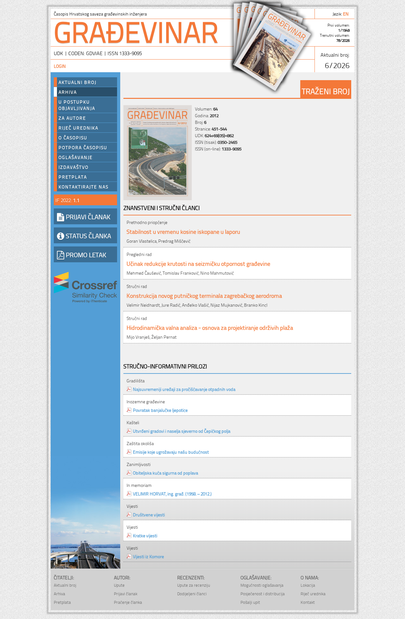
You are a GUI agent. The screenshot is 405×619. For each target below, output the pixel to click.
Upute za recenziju (193, 585)
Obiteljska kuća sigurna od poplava (165, 472)
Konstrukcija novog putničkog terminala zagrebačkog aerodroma (204, 295)
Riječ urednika (78, 127)
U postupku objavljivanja (77, 105)
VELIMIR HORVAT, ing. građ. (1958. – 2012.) (172, 493)
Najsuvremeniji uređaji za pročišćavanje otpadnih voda (184, 389)
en (346, 13)
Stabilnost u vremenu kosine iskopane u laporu (183, 231)
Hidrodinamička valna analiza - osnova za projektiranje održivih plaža (210, 327)
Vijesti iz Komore (148, 556)
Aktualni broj (78, 82)
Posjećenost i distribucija (262, 593)
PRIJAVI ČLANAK (87, 216)
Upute (119, 585)
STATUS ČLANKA (87, 235)
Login (60, 65)
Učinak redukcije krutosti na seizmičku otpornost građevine (198, 263)
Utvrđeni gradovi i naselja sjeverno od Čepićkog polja (181, 430)
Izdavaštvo (74, 167)
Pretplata (73, 177)
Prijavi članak (125, 593)
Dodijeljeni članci (192, 593)
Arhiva (68, 92)
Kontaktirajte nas (84, 186)
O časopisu (73, 137)
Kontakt (308, 602)
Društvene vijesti (149, 514)
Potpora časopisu (83, 147)
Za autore (72, 118)
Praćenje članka (128, 602)
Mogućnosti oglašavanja (262, 585)
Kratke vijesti (145, 535)
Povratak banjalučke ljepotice (160, 409)
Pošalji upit (250, 602)
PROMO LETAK (85, 254)
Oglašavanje (76, 157)
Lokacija (308, 585)
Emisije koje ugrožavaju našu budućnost (171, 451)
